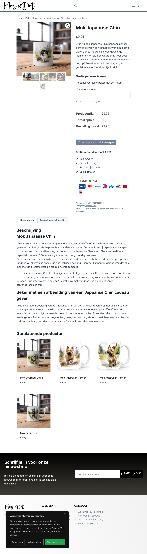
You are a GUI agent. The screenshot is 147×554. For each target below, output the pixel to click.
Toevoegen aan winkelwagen (96, 142)
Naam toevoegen (86, 89)
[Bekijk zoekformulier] (73, 5)
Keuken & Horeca (88, 523)
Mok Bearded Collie (31, 377)
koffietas (110, 208)
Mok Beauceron (29, 433)
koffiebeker (91, 208)
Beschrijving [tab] (27, 220)
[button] (67, 25)
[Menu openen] (133, 5)
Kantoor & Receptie (89, 515)
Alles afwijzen (34, 542)
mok (116, 208)
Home (19, 18)
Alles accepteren (55, 542)
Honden (46, 18)
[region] (37, 529)
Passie (36, 18)
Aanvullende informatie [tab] (52, 220)
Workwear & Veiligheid (91, 511)
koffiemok (101, 208)
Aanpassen (17, 542)
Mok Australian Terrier (73, 377)
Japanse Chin (58, 18)
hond (83, 208)
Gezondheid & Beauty (90, 519)
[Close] (66, 514)
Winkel (28, 18)
